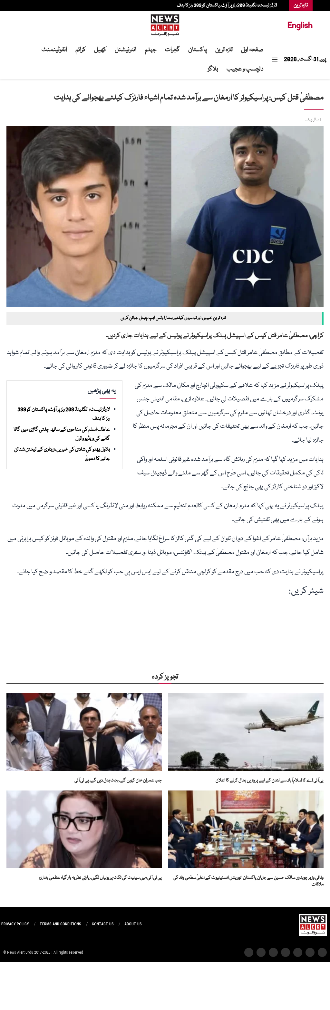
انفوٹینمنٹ (54, 50)
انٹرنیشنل (125, 50)
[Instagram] (30, 5)
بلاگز (213, 69)
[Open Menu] (274, 59)
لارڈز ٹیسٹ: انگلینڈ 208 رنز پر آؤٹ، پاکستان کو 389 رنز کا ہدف (227, 5)
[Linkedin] (27, 5)
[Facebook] (261, 952)
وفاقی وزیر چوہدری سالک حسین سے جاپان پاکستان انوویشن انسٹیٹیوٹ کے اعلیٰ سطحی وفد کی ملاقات (248, 881)
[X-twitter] (310, 952)
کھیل (100, 50)
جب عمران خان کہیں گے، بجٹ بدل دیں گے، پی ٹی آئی (118, 780)
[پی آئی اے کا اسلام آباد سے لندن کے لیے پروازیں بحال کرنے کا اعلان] (246, 732)
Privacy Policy (15, 924)
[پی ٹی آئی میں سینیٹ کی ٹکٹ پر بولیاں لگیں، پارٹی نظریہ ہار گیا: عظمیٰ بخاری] (84, 829)
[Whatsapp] (297, 952)
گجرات (172, 50)
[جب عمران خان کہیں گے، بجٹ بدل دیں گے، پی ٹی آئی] (84, 732)
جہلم (151, 50)
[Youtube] (285, 952)
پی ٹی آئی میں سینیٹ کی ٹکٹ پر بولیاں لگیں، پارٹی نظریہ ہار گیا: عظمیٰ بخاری (100, 877)
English (300, 25)
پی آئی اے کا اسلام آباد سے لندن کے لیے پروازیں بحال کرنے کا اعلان (270, 780)
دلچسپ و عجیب (245, 69)
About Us (133, 924)
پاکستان (197, 50)
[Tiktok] (17, 5)
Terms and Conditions (60, 924)
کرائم (80, 50)
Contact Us (103, 924)
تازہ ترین (224, 50)
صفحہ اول (252, 50)
